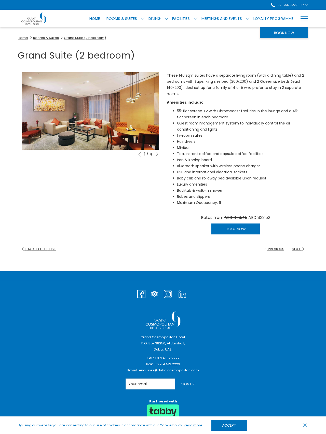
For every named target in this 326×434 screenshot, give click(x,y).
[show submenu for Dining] (166, 18)
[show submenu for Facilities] (195, 18)
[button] (90, 111)
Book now (284, 32)
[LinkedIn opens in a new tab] (182, 294)
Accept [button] (229, 425)
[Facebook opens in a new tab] (141, 294)
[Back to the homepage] (34, 18)
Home (23, 37)
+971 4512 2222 (286, 5)
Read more (193, 426)
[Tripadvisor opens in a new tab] (155, 294)
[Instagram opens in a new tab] (168, 294)
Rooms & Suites (46, 37)
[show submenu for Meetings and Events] (247, 18)
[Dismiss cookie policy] (305, 425)
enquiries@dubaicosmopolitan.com (169, 370)
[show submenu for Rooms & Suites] (142, 18)
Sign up (188, 384)
